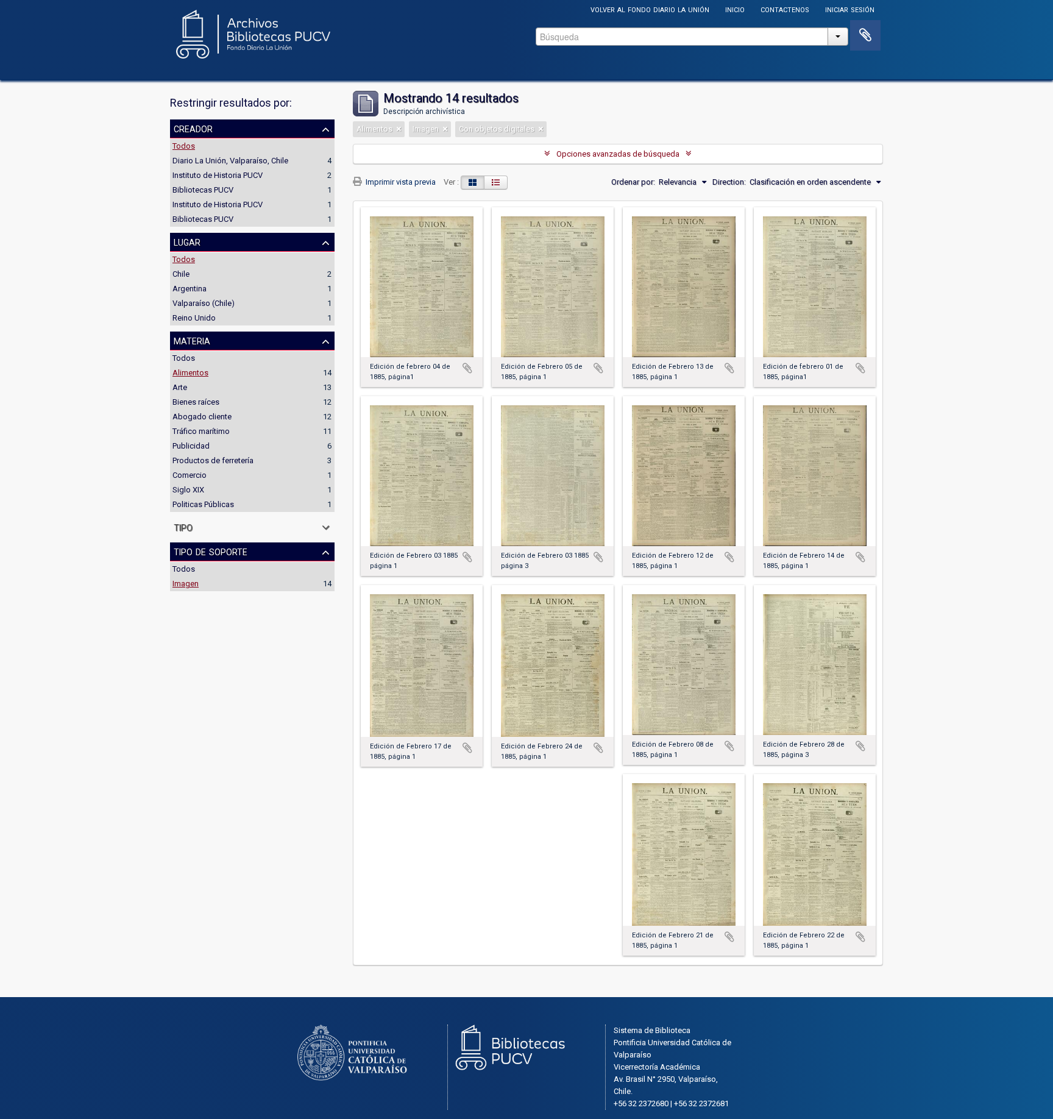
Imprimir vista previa (400, 182)
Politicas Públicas (203, 504)
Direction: (729, 182)
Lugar (187, 241)
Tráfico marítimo (201, 431)
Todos (183, 146)
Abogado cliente (202, 416)
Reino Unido (194, 317)
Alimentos (190, 372)
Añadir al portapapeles (467, 368)
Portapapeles (865, 35)
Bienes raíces (195, 402)
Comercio (189, 475)
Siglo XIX (188, 489)
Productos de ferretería (213, 460)
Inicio (735, 9)
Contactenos (784, 9)
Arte (179, 387)
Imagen (185, 583)
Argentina (189, 288)
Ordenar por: (633, 182)
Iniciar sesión (849, 9)
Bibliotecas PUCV (202, 189)
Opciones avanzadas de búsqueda (617, 153)
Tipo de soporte (210, 551)
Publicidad (191, 445)
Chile (181, 274)
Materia (192, 340)
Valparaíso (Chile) (203, 303)
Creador (193, 128)
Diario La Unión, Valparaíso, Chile (230, 160)
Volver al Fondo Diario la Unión (649, 9)
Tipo (183, 526)
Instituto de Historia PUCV (217, 175)
